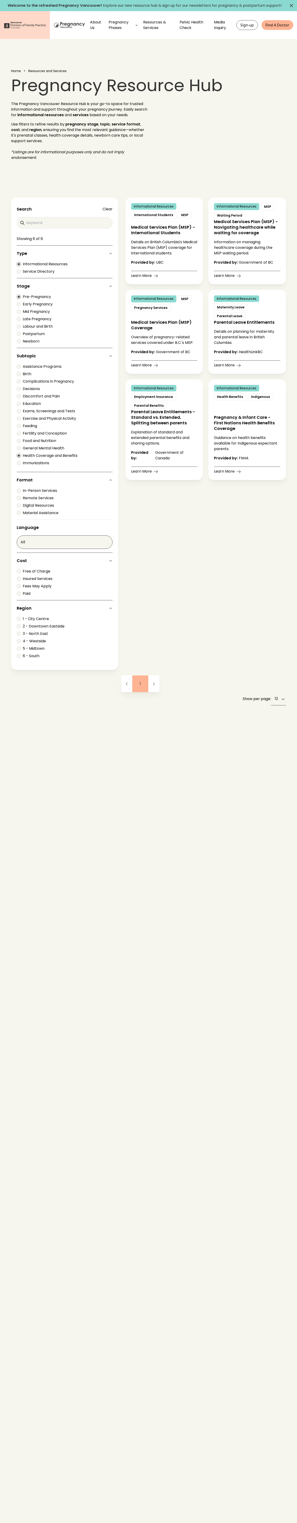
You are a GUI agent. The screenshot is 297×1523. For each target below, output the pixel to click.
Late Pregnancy (37, 319)
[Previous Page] (126, 683)
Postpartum (34, 333)
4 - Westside (34, 641)
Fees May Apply (37, 586)
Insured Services (37, 578)
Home (16, 71)
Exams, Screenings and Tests (49, 411)
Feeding (30, 426)
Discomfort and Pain (41, 396)
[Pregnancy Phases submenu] (137, 25)
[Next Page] (153, 683)
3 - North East (35, 633)
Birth (27, 374)
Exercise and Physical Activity (49, 418)
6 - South (31, 656)
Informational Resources (45, 264)
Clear (108, 209)
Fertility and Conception (45, 433)
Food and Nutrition (39, 440)
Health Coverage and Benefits (50, 455)
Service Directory (39, 271)
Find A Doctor (277, 25)
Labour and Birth (38, 326)
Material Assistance (40, 512)
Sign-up (247, 25)
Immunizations (36, 463)
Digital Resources (38, 505)
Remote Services (38, 498)
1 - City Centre (36, 618)
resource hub (145, 5)
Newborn (31, 341)
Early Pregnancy (38, 304)
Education (32, 403)
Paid (26, 593)
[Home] (70, 25)
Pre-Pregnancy (37, 296)
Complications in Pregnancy (48, 381)
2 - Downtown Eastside (44, 626)
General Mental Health (43, 448)
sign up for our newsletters (186, 5)
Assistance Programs (42, 366)
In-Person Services (40, 490)
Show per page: (257, 698)
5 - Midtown (34, 648)
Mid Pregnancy (36, 311)
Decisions (31, 388)
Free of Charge (36, 571)
